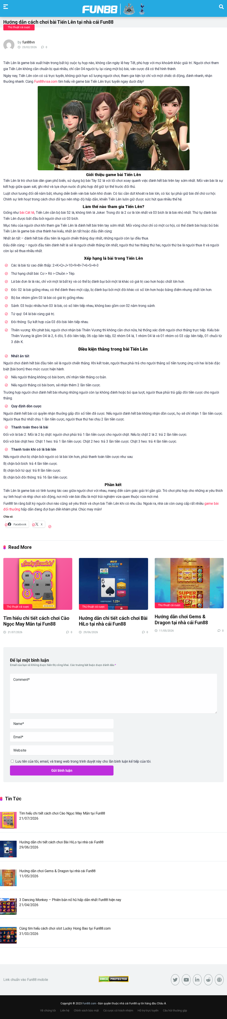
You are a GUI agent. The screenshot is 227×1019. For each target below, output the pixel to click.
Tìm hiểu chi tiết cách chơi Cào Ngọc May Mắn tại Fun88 (36, 621)
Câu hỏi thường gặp (175, 1010)
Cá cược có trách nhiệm (118, 1010)
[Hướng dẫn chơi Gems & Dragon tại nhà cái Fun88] (189, 583)
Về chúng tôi (48, 1010)
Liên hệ (64, 1010)
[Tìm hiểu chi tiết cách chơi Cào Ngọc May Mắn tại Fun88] (37, 584)
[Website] (219, 979)
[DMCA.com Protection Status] (114, 981)
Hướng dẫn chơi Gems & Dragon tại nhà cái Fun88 (181, 619)
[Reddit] (208, 979)
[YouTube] (186, 979)
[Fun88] (113, 9)
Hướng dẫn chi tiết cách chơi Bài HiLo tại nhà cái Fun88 (113, 621)
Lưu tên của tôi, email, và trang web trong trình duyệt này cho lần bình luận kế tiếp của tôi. (83, 761)
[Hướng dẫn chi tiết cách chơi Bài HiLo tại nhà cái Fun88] (113, 584)
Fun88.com (89, 1003)
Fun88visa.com (45, 81)
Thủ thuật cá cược (19, 27)
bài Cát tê (27, 212)
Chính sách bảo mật (86, 1010)
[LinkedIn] (197, 979)
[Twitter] (175, 979)
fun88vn (28, 42)
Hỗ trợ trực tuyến (148, 1010)
